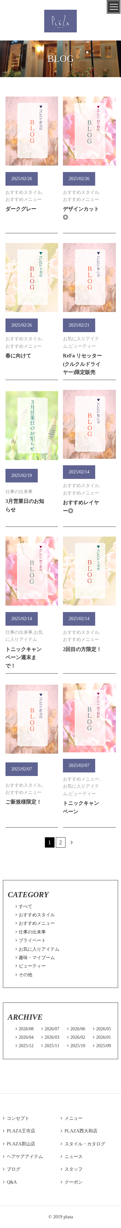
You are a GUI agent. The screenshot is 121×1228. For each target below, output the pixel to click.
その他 (23, 974)
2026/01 (102, 1037)
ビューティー (30, 966)
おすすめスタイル (35, 914)
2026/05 (102, 1028)
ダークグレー (20, 209)
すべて (23, 906)
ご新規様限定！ (23, 802)
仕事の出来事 (30, 932)
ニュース (72, 1156)
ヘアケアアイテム (23, 1156)
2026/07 (50, 1028)
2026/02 (76, 1037)
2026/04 (24, 1037)
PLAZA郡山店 (19, 1143)
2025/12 (24, 1045)
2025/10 (76, 1045)
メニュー (72, 1118)
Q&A (10, 1182)
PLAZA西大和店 (79, 1131)
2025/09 (102, 1045)
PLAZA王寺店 (19, 1131)
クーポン (72, 1182)
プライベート (30, 940)
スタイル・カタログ (83, 1143)
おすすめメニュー (35, 923)
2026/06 (76, 1028)
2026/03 (50, 1037)
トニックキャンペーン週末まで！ (23, 657)
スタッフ (72, 1169)
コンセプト (16, 1118)
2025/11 (50, 1045)
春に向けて (18, 355)
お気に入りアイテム (37, 949)
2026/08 (24, 1028)
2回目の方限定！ (82, 649)
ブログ (11, 1169)
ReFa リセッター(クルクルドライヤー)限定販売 (82, 364)
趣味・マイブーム (35, 957)
